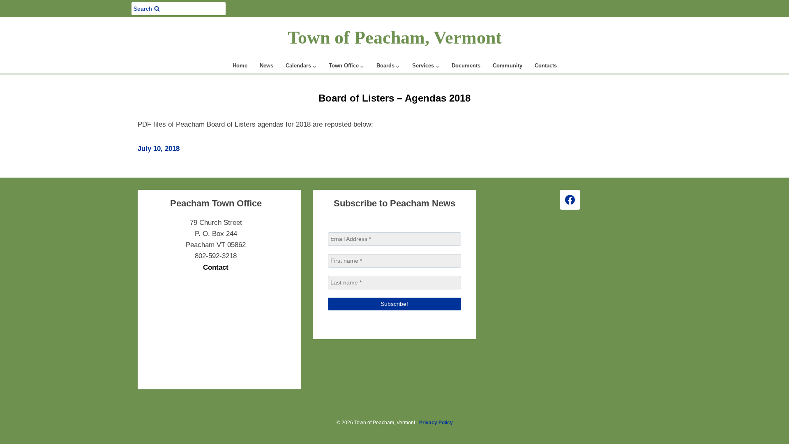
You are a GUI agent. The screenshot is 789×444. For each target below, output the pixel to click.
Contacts (546, 65)
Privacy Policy (436, 423)
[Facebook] (570, 200)
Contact (215, 267)
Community (507, 65)
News (266, 65)
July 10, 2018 (159, 149)
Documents (466, 65)
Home (240, 65)
